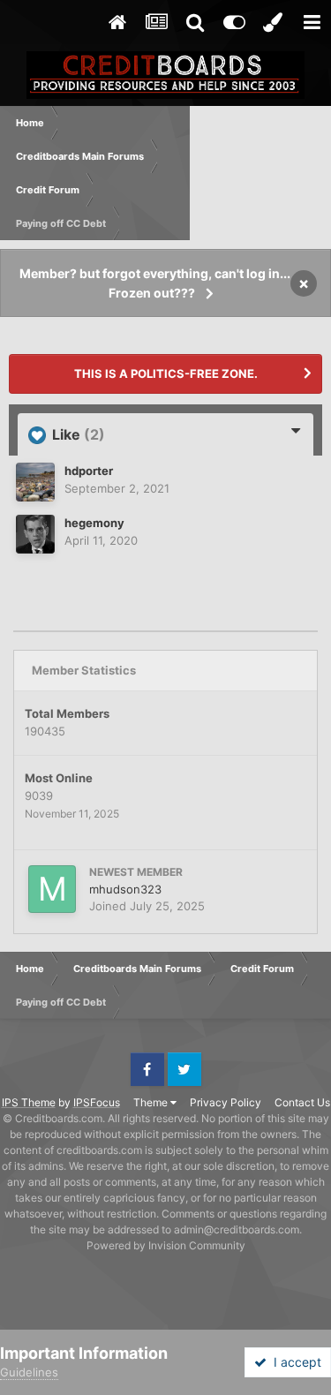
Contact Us (302, 1102)
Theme (151, 1102)
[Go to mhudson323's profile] (52, 889)
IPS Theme (29, 1102)
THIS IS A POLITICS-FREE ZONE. (166, 373)
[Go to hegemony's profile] (35, 534)
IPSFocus (96, 1102)
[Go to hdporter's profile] (35, 482)
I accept (294, 1361)
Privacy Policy (225, 1102)
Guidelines (29, 1372)
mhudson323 (125, 889)
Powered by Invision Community (166, 1245)
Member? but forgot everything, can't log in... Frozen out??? (154, 283)
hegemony (94, 523)
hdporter (88, 471)
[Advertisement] (260, 173)
